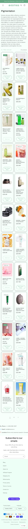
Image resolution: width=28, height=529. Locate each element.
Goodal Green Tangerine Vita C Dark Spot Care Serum (6, 100)
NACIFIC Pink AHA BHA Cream (7, 279)
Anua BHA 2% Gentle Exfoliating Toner (20, 369)
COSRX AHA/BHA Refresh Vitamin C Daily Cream (20, 250)
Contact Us (6, 489)
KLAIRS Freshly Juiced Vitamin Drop (7, 250)
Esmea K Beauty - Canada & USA (12, 519)
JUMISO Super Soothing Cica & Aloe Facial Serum (20, 130)
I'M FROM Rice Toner (6, 69)
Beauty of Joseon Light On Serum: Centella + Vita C (7, 130)
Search (4, 465)
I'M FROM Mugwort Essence (20, 99)
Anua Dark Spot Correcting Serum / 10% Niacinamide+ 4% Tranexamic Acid (7, 399)
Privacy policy (6, 482)
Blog (4, 462)
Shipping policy (22, 522)
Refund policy (6, 479)
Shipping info (6, 476)
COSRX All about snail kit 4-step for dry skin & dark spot (20, 69)
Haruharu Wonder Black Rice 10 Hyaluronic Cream (20, 309)
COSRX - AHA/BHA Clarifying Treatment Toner (20, 339)
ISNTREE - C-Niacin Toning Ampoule (20, 221)
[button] (3, 5)
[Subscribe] (23, 456)
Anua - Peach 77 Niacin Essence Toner (6, 369)
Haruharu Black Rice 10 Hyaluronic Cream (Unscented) (7, 191)
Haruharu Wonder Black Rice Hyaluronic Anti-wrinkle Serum (20, 192)
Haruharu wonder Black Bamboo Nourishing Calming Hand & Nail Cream (7, 310)
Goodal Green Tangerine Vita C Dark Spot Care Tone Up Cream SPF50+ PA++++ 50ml (20, 400)
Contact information (15, 524)
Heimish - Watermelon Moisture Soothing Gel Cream (20, 161)
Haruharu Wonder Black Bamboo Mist (20, 279)
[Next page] (18, 417)
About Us (5, 469)
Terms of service (7, 486)
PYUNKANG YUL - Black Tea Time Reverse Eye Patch (7, 221)
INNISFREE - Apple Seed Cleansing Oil (7, 160)
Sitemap (5, 493)
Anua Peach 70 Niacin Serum (6, 339)
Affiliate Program (7, 472)
